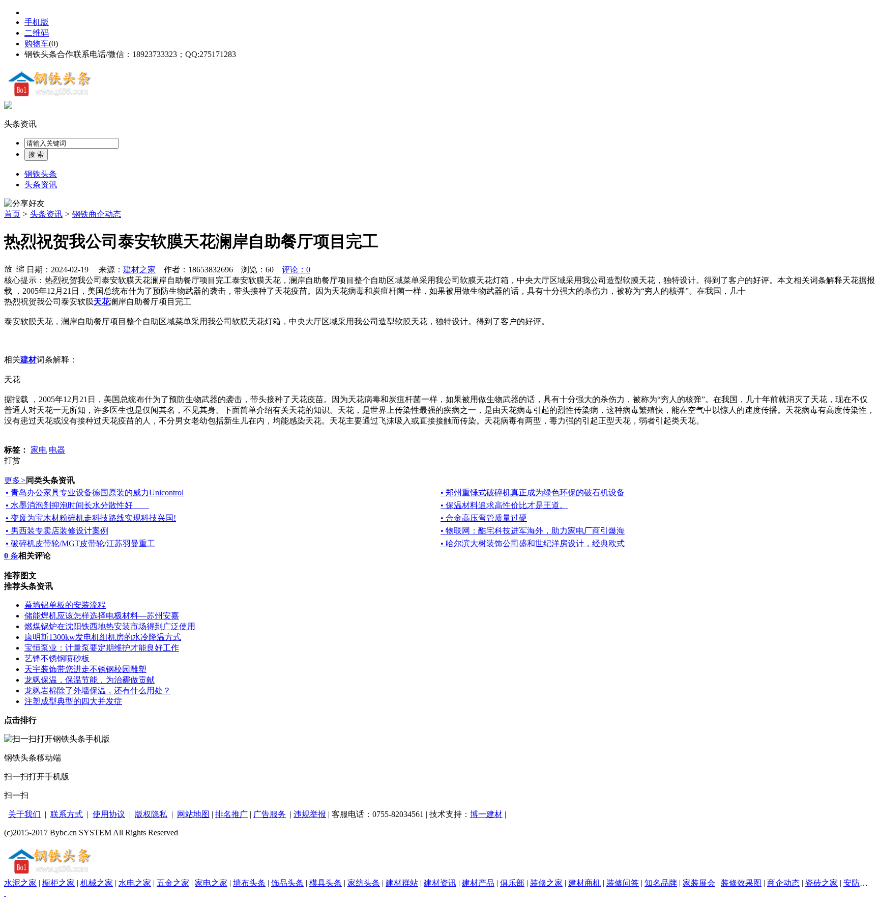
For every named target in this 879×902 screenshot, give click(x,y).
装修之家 (546, 883)
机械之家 (96, 883)
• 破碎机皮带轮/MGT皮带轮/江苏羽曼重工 (80, 543)
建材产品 (478, 883)
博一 (478, 814)
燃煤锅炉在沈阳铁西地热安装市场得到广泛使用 (109, 626)
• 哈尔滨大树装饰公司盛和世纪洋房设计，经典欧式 (533, 543)
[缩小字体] (20, 268)
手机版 (36, 22)
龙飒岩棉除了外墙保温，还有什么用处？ (97, 690)
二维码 (36, 33)
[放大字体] (8, 268)
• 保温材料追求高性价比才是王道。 (504, 505)
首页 (12, 214)
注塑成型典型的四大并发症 (73, 701)
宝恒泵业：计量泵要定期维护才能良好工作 (101, 647)
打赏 (12, 460)
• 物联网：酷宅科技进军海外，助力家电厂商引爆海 (533, 530)
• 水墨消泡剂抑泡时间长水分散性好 (77, 505)
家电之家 (211, 883)
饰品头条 (287, 883)
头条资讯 (20, 124)
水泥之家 (20, 883)
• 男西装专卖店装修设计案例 (57, 530)
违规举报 (310, 814)
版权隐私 (151, 814)
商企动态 (783, 883)
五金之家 (173, 883)
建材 (494, 814)
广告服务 (269, 814)
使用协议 (109, 814)
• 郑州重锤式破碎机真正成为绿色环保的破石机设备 (533, 492)
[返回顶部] (5, 893)
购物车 (36, 43)
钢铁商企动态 (96, 214)
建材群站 (402, 883)
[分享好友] (24, 204)
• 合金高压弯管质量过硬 (484, 518)
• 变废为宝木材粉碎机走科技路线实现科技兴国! (91, 518)
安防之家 (859, 883)
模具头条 (325, 883)
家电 (39, 449)
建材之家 (139, 269)
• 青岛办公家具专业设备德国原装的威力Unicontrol (95, 492)
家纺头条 (363, 883)
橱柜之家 (58, 883)
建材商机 (584, 883)
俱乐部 (512, 883)
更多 (15, 480)
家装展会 (699, 883)
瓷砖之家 (821, 883)
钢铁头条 (40, 174)
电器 (57, 449)
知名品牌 (660, 883)
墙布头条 (249, 883)
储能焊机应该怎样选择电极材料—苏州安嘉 (101, 615)
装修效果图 (741, 883)
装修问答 (622, 883)
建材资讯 (440, 883)
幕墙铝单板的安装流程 (65, 605)
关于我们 (24, 814)
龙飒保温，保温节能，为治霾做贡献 (89, 679)
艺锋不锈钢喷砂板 (57, 658)
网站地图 (193, 814)
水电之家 (135, 883)
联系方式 (66, 814)
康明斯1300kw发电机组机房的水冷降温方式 (102, 637)
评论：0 (296, 269)
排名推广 (231, 814)
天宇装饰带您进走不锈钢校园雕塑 (85, 669)
